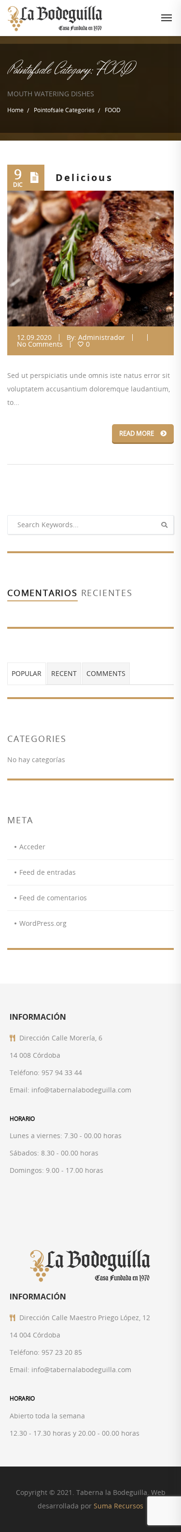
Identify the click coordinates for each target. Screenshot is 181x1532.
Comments (105, 673)
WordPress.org (43, 923)
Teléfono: (25, 1072)
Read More (137, 433)
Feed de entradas (47, 872)
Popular (27, 673)
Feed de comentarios (53, 897)
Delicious (84, 177)
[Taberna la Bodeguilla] (55, 17)
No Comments (40, 344)
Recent (64, 673)
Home (15, 110)
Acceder (32, 846)
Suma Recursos (118, 1505)
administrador (101, 337)
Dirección (34, 1037)
